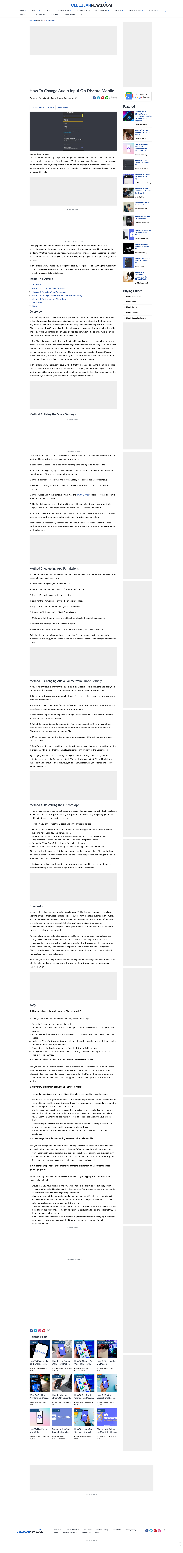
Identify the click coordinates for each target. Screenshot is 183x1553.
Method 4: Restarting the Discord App (49, 299)
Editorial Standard (72, 1530)
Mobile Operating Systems (136, 318)
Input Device (83, 495)
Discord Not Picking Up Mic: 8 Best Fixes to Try (106, 1432)
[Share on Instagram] (39, 1330)
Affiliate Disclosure (70, 1532)
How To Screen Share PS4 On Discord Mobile (143, 233)
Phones (49, 10)
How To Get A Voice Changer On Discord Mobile (83, 1398)
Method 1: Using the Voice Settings (48, 288)
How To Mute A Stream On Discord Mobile (61, 1398)
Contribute (117, 1530)
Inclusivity (87, 1530)
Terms (56, 1532)
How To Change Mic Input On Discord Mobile (39, 1364)
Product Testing (102, 1530)
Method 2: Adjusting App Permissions (49, 292)
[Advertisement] (91, 1547)
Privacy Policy (130, 1530)
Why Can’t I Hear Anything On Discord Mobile (39, 1398)
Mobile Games (131, 307)
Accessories (63, 10)
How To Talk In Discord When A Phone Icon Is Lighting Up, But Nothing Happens (143, 116)
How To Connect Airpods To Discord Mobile (142, 247)
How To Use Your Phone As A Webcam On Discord (143, 191)
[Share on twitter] (98, 97)
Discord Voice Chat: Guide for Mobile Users (61, 1432)
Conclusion (37, 303)
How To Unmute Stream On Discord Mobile (142, 163)
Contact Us (86, 1532)
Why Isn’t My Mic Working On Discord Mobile (142, 132)
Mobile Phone (63, 107)
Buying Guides (83, 10)
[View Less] (48, 1330)
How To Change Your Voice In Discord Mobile (84, 1364)
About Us (57, 1530)
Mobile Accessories (133, 296)
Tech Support (39, 14)
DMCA (98, 1532)
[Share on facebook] (94, 97)
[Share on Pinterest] (102, 97)
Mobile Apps (131, 302)
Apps (22, 10)
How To (152, 10)
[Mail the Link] (115, 97)
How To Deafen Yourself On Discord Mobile (106, 1398)
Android (51, 107)
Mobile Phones (132, 312)
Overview (36, 285)
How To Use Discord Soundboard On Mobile (142, 177)
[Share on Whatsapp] (106, 97)
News (22, 14)
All (82, 14)
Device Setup (135, 10)
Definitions (70, 14)
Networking (101, 10)
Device (118, 10)
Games (34, 10)
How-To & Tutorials (38, 107)
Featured (55, 14)
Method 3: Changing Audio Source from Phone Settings (57, 296)
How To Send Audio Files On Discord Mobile (142, 261)
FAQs (34, 306)
